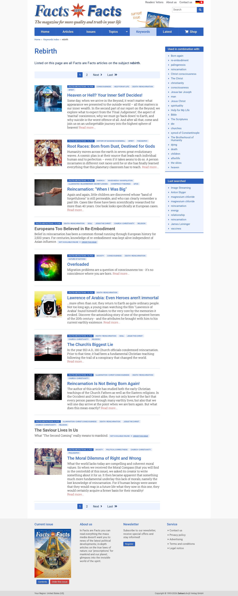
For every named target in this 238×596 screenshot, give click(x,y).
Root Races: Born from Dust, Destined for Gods (111, 146)
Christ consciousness (183, 74)
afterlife (175, 158)
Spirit (71, 90)
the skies (176, 162)
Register (129, 544)
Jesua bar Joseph (181, 92)
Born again (177, 55)
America (101, 181)
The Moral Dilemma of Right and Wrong (104, 458)
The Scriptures (179, 119)
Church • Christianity (124, 223)
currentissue (136, 15)
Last (110, 75)
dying (174, 144)
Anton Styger (178, 192)
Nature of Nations (77, 259)
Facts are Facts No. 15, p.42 (81, 181)
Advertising (176, 539)
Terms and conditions (182, 543)
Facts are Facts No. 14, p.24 (81, 256)
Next (96, 75)
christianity (177, 83)
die (172, 123)
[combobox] (184, 10)
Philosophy (74, 453)
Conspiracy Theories (120, 184)
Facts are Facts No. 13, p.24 (81, 292)
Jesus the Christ (103, 223)
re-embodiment (180, 60)
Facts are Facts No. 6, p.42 (47, 422)
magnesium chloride (183, 196)
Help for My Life (121, 87)
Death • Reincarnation (142, 87)
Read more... (87, 127)
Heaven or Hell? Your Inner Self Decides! (104, 95)
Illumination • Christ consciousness (112, 375)
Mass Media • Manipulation (120, 181)
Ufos (136, 184)
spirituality (177, 105)
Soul (90, 223)
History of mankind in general (111, 141)
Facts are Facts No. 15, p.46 (48, 223)
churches (176, 128)
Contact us (185, 2)
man (173, 96)
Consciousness (104, 87)
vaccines (176, 228)
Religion (141, 223)
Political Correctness (116, 450)
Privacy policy (178, 535)
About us (171, 2)
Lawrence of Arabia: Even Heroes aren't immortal (113, 297)
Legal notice (177, 548)
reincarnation (178, 69)
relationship (178, 215)
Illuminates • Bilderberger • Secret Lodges (88, 184)
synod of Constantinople (185, 132)
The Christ (177, 78)
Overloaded (78, 264)
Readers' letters (154, 2)
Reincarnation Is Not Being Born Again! (103, 383)
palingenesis (178, 64)
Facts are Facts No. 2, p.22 (80, 450)
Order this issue (59, 581)
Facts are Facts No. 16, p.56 (81, 87)
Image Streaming (181, 187)
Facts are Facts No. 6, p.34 (80, 336)
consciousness (180, 87)
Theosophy (142, 141)
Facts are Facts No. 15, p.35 (81, 141)
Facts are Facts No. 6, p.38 (80, 375)
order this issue (89, 242)
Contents (42, 581)
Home (37, 39)
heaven (175, 167)
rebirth (65, 39)
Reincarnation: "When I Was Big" (97, 189)
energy (175, 210)
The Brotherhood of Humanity (182, 139)
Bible (174, 114)
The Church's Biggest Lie (90, 344)
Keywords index (51, 39)
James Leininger (180, 224)
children (175, 153)
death (174, 149)
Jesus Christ (178, 101)
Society (100, 256)
